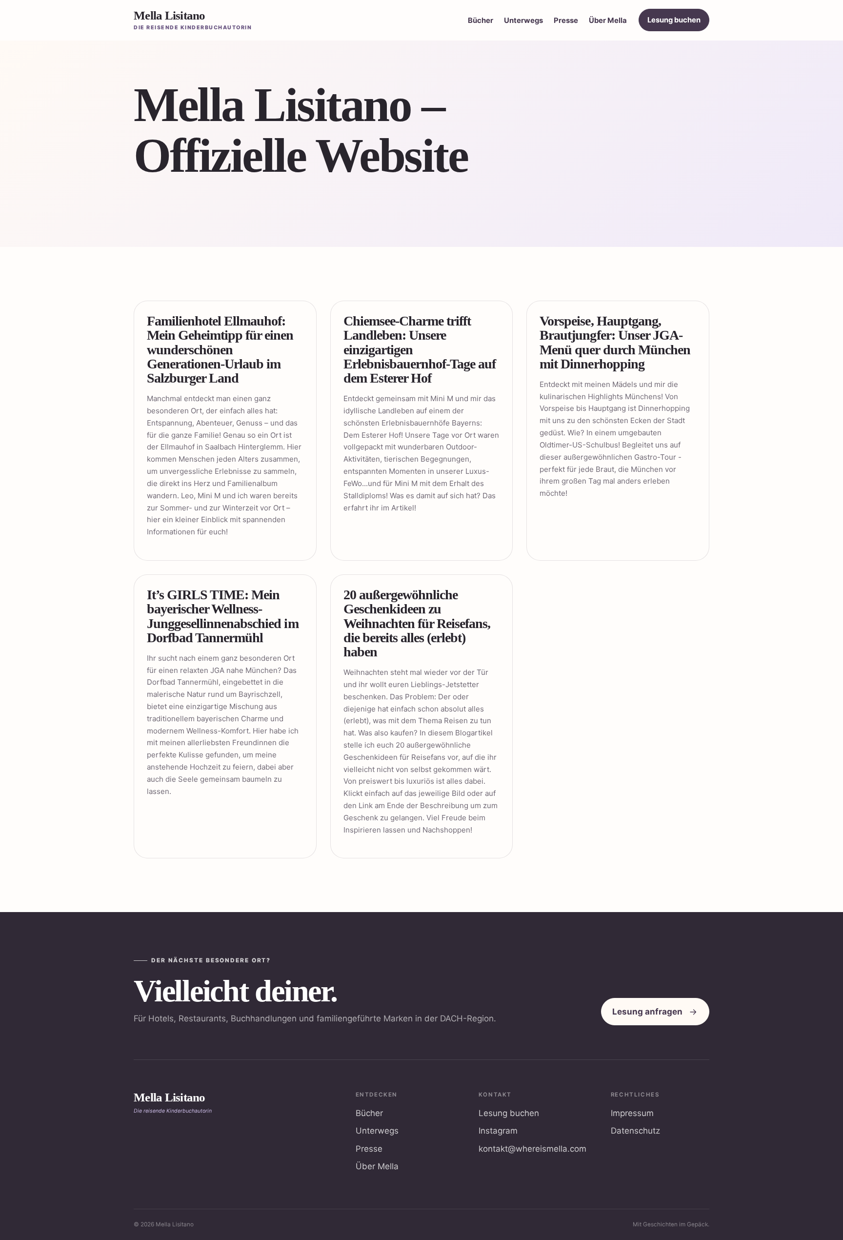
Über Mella (608, 20)
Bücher (480, 20)
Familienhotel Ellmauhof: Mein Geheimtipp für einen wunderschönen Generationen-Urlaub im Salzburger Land (220, 349)
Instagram (498, 1131)
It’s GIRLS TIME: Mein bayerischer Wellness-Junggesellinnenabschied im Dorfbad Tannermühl (223, 616)
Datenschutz (635, 1131)
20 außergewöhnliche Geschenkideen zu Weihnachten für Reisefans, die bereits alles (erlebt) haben (417, 623)
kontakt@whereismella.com (532, 1149)
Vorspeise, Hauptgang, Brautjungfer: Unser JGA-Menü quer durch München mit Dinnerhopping (615, 342)
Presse (566, 20)
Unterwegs (523, 20)
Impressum (632, 1113)
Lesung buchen (674, 20)
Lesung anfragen (647, 1011)
